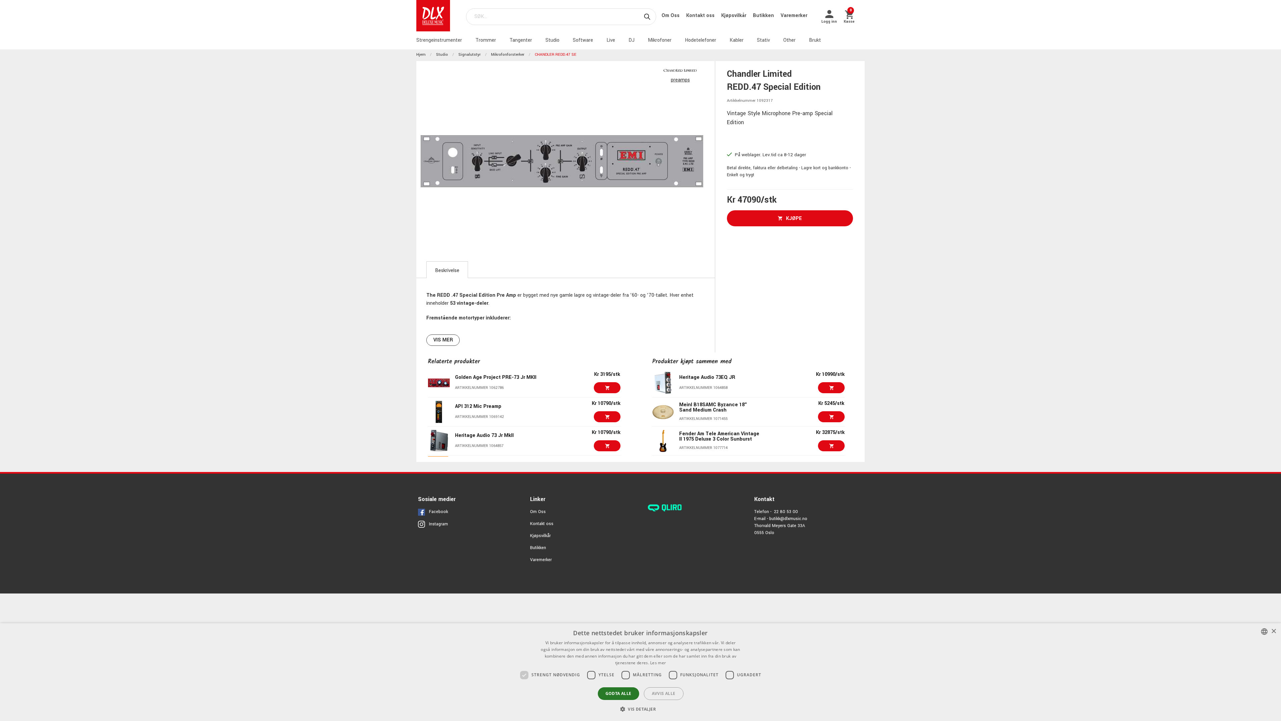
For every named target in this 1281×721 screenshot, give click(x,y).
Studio (552, 40)
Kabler (737, 40)
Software (583, 40)
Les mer (658, 663)
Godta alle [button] (618, 693)
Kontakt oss (701, 15)
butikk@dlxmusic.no (788, 519)
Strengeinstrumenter (439, 40)
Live (610, 40)
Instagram (438, 524)
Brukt (815, 40)
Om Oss (671, 15)
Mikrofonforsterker (507, 54)
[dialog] (640, 672)
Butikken (764, 15)
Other (789, 40)
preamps (680, 79)
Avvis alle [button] (664, 693)
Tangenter (520, 40)
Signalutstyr (469, 54)
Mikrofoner (660, 40)
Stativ (763, 40)
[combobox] (1264, 631)
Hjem (421, 54)
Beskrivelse (447, 270)
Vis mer (443, 339)
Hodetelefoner (700, 40)
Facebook (438, 512)
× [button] (1273, 631)
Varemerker (794, 15)
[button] (640, 709)
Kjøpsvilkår (734, 15)
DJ (631, 40)
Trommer (485, 40)
